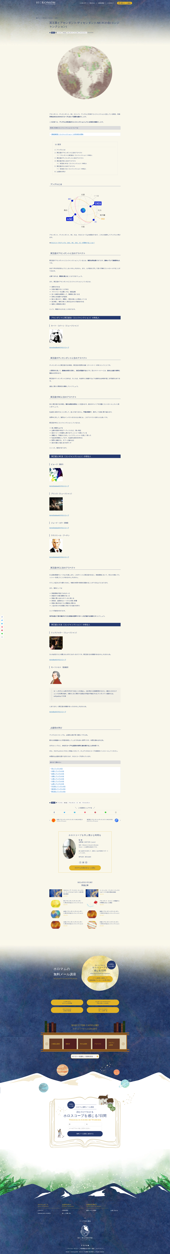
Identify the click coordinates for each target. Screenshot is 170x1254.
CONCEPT (40, 1210)
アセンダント (70, 32)
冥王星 (64, 32)
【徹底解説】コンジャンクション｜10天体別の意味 (67, 134)
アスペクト (59, 1044)
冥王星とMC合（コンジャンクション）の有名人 (73, 163)
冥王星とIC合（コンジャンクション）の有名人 (73, 169)
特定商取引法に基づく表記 (87, 1248)
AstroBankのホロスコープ (57, 660)
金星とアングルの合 (57, 774)
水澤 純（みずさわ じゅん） (87, 842)
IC (77, 802)
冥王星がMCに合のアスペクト (66, 161)
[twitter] (83, 862)
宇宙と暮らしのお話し (102, 1002)
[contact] (88, 1245)
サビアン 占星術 (73, 1044)
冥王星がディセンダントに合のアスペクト (70, 158)
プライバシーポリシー (73, 1248)
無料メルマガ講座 (91, 1210)
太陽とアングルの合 (57, 776)
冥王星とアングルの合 (58, 791)
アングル (59, 32)
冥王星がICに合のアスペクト (66, 166)
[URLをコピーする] (116, 812)
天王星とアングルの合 (58, 786)
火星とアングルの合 (57, 779)
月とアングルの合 (57, 769)
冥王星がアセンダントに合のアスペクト (69, 153)
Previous (46, 1044)
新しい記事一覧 (102, 1010)
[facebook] (80, 862)
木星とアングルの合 (57, 781)
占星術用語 (65, 1210)
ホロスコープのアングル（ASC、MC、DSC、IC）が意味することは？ (73, 243)
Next (123, 1044)
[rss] (86, 1245)
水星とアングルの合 (57, 771)
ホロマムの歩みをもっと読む (85, 868)
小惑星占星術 (103, 1044)
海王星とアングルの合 (58, 789)
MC (77, 32)
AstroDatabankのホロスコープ (59, 486)
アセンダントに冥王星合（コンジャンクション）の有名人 (76, 155)
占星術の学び (61, 171)
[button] (54, 812)
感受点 (52, 32)
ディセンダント (83, 32)
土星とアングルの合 (57, 784)
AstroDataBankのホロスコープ (59, 347)
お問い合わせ (114, 1210)
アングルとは (61, 150)
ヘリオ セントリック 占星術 (89, 1043)
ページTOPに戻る (85, 1221)
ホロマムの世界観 (67, 1002)
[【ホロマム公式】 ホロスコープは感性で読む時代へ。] (45, 3)
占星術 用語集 (67, 1010)
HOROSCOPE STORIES (44, 1213)
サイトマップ (99, 1248)
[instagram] (86, 862)
